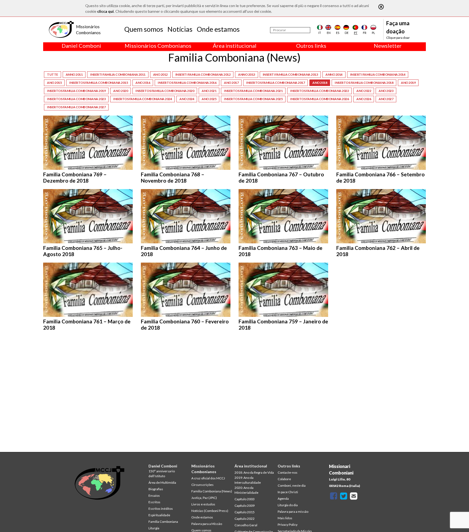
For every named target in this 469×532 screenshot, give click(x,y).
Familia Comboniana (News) (211, 491)
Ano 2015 (54, 83)
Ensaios (154, 495)
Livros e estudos (203, 504)
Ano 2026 (363, 99)
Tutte (52, 74)
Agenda (283, 498)
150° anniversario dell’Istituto (161, 473)
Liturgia (153, 528)
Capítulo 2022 (244, 519)
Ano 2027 (386, 99)
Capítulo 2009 (244, 506)
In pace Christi (288, 492)
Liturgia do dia (288, 505)
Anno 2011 (74, 74)
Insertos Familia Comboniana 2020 (164, 91)
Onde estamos (218, 29)
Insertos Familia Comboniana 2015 (98, 83)
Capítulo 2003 (244, 499)
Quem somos (143, 29)
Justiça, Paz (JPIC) (204, 498)
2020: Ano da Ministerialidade (246, 490)
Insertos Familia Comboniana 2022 (319, 91)
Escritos (154, 502)
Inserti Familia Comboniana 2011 (117, 74)
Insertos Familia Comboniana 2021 (253, 91)
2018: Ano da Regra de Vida (254, 472)
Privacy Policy (287, 525)
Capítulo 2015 (244, 512)
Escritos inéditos (160, 508)
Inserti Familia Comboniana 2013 (290, 74)
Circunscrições (202, 485)
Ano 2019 (408, 83)
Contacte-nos (287, 472)
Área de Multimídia (162, 482)
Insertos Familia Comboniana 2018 (364, 83)
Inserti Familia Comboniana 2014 (377, 74)
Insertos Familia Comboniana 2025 (253, 99)
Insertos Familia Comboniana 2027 (76, 107)
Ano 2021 (209, 91)
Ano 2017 (231, 83)
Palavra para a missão (293, 511)
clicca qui (105, 11)
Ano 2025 (209, 99)
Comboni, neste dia (292, 485)
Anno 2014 (334, 74)
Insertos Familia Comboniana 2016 (187, 83)
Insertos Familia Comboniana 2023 (76, 99)
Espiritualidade (159, 515)
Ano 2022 (363, 91)
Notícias (179, 29)
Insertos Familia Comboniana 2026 (319, 99)
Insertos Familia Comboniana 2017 (275, 83)
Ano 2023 (386, 91)
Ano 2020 (120, 91)
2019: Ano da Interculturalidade (247, 480)
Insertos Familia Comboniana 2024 (142, 99)
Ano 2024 (186, 99)
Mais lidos (285, 518)
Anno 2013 (246, 74)
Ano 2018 (319, 83)
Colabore (284, 479)
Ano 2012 (160, 74)
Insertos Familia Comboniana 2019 (76, 91)
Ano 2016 (142, 83)
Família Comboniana (163, 522)
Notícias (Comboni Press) (209, 511)
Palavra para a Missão (206, 524)
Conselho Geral (245, 525)
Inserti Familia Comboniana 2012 (203, 74)
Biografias (155, 489)
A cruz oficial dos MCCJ (208, 478)
